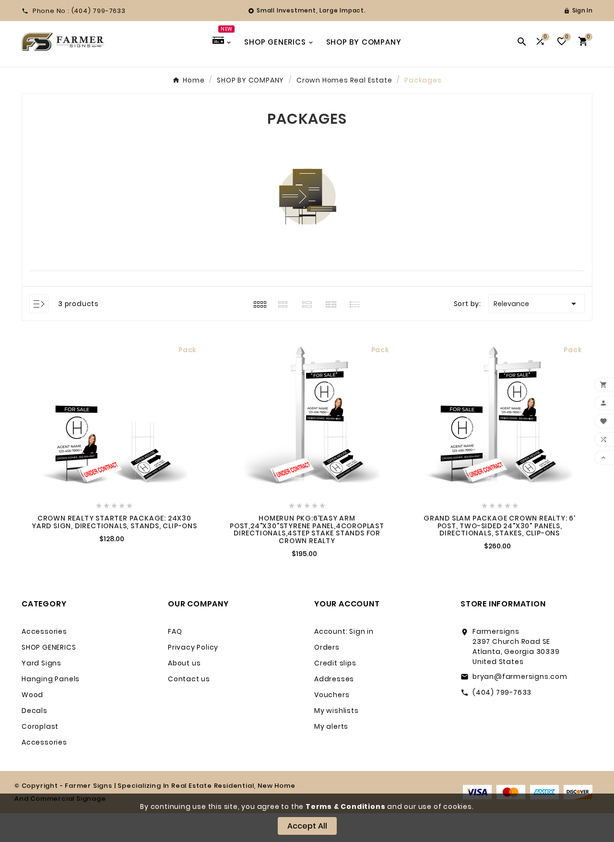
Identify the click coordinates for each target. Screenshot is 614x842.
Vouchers (331, 695)
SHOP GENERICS (49, 647)
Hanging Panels (51, 679)
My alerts (331, 726)
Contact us (189, 679)
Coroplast (40, 726)
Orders (327, 647)
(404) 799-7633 (501, 692)
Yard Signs (41, 663)
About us (184, 663)
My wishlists (336, 710)
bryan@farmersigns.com (519, 676)
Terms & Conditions (345, 806)
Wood (32, 695)
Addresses (334, 679)
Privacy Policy (193, 647)
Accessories (44, 631)
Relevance (536, 303)
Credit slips (335, 663)
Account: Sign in (344, 631)
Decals (34, 710)
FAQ (175, 631)
